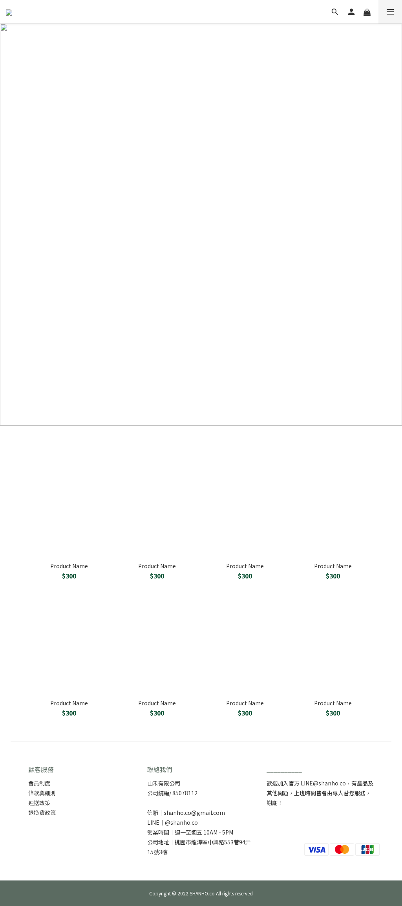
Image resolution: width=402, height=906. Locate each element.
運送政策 (39, 803)
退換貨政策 (42, 812)
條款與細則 (42, 793)
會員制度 (39, 783)
